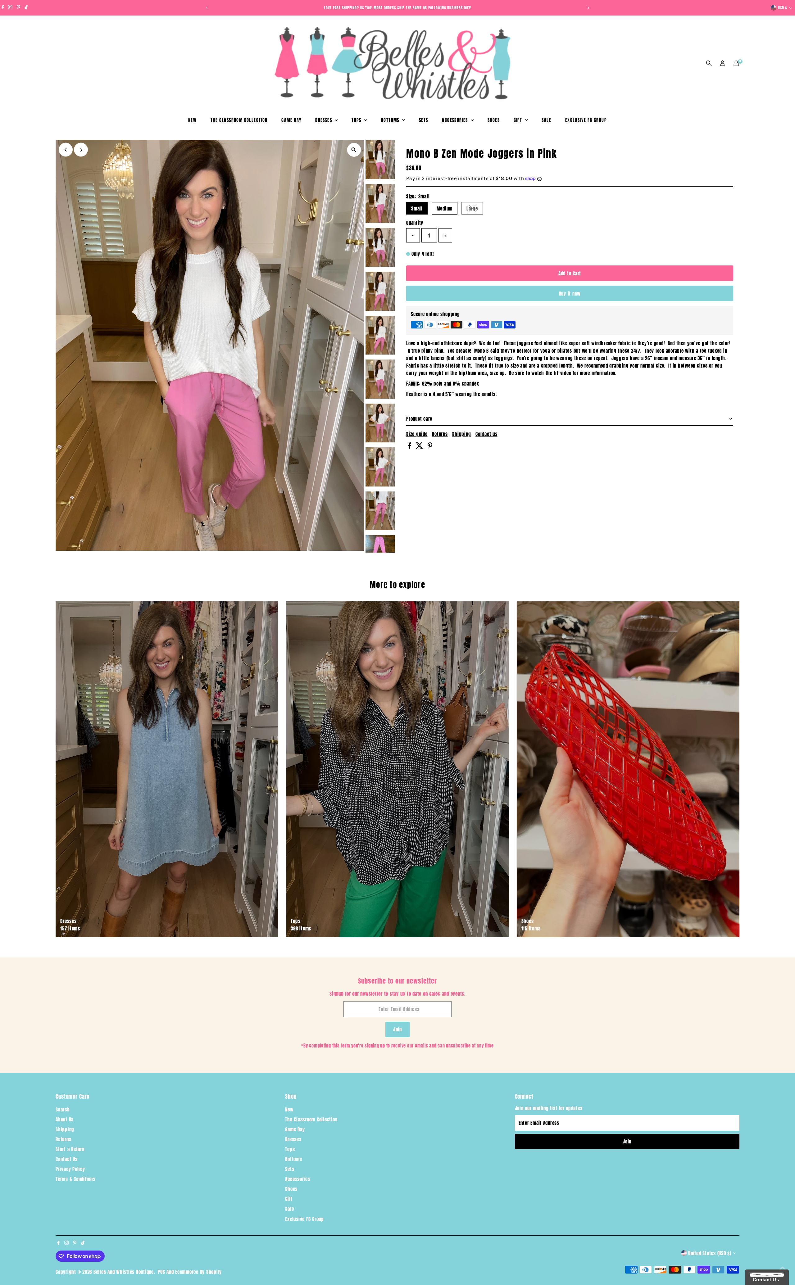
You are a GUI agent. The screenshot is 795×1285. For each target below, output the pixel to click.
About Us (65, 1119)
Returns (439, 434)
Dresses (324, 120)
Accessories (455, 120)
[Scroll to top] (782, 1268)
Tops (357, 120)
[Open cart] (736, 63)
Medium (445, 208)
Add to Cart (569, 273)
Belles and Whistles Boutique (123, 1271)
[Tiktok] (26, 7)
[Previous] (207, 8)
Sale (546, 120)
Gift (519, 120)
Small (417, 208)
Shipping (461, 434)
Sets (423, 120)
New (192, 120)
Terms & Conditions (75, 1179)
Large (474, 209)
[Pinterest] (18, 7)
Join (397, 1029)
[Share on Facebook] (410, 446)
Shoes (494, 120)
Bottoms (391, 120)
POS (161, 1271)
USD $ (782, 8)
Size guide (417, 434)
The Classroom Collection (239, 120)
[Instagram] (10, 7)
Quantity (414, 222)
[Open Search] (709, 63)
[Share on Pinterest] (430, 446)
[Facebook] (3, 7)
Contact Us (67, 1159)
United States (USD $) (709, 1253)
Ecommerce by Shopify (198, 1271)
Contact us (486, 434)
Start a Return (70, 1149)
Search (63, 1109)
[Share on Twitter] (420, 446)
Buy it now (570, 293)
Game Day (291, 120)
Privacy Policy (70, 1169)
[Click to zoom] (354, 150)
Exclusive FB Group (586, 120)
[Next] (588, 8)
